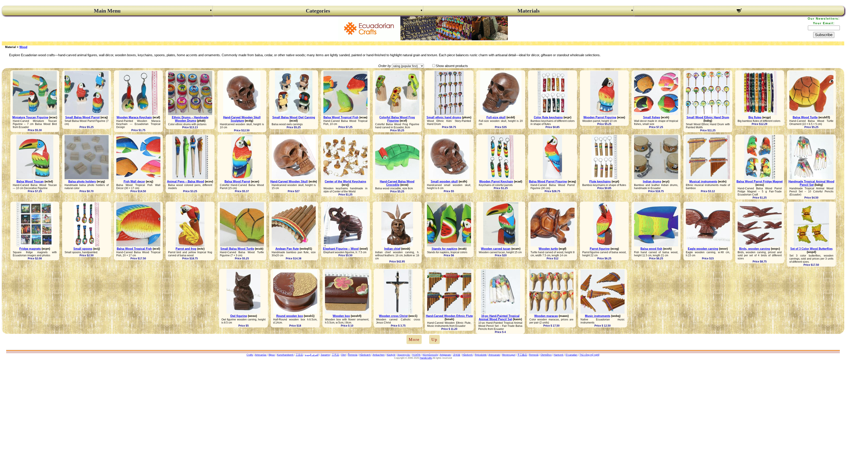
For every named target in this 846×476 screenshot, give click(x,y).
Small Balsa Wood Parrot (82, 117)
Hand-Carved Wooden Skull (289, 181)
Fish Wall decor (134, 181)
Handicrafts (426, 358)
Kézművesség (430, 354)
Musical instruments (703, 181)
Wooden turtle (548, 248)
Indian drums (652, 181)
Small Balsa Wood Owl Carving (293, 117)
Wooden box (341, 316)
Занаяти (325, 354)
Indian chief (392, 248)
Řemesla (352, 354)
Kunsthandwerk (285, 354)
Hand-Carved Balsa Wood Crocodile (397, 183)
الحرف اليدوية (312, 354)
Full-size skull (496, 117)
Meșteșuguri (508, 354)
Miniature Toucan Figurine (30, 117)
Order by (384, 66)
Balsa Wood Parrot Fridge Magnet (760, 181)
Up (434, 339)
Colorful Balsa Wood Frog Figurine (397, 119)
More (414, 339)
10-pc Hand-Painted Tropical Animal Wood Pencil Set (499, 317)
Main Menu (107, 11)
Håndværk (365, 354)
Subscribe (824, 35)
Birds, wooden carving (754, 248)
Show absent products (452, 66)
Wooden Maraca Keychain (134, 117)
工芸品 (299, 354)
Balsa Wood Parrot (237, 181)
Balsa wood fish (651, 248)
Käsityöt (391, 354)
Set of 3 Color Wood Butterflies (811, 248)
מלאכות (416, 354)
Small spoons (82, 248)
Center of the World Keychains (345, 181)
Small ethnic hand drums (444, 117)
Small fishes (651, 117)
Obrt (343, 354)
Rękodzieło (481, 354)
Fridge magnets (30, 248)
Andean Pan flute (287, 248)
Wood (23, 47)
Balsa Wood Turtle (805, 117)
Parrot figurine (600, 248)
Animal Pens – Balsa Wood (185, 181)
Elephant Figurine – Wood (341, 248)
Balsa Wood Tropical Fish (340, 117)
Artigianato (445, 354)
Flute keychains (600, 181)
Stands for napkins (444, 248)
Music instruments (597, 316)
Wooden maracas (546, 316)
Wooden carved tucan (495, 248)
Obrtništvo (546, 354)
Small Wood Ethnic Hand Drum (707, 117)
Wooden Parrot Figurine (599, 117)
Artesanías (261, 354)
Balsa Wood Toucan (30, 181)
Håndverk (467, 354)
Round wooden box (289, 316)
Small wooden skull (444, 181)
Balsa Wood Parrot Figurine (548, 181)
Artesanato (494, 354)
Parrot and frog (186, 248)
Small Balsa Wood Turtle (237, 248)
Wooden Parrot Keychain (496, 181)
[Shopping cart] (739, 11)
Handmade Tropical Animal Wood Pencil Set (811, 183)
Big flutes (754, 117)
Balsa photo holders (82, 181)
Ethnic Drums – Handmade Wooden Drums (190, 119)
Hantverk (559, 354)
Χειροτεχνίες (403, 354)
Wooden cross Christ (393, 316)
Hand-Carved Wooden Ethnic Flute (449, 316)
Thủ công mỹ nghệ (589, 354)
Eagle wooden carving (703, 248)
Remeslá (533, 354)
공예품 (456, 354)
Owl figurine (238, 316)
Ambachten (379, 354)
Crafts (250, 354)
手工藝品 (522, 354)
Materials (529, 11)
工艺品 (335, 354)
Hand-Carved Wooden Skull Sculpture (242, 119)
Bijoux (272, 354)
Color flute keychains (548, 117)
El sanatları (571, 354)
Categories (318, 11)
